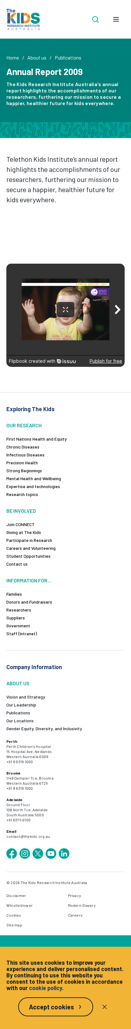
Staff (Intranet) (21, 633)
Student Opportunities (28, 556)
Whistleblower (19, 905)
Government (18, 625)
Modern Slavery (82, 905)
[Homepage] (23, 19)
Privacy (74, 895)
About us (36, 57)
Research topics (22, 494)
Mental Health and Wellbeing (33, 478)
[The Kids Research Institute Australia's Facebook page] (11, 853)
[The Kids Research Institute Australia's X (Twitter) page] (37, 853)
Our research (24, 425)
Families (14, 594)
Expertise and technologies (33, 486)
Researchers (18, 609)
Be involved (21, 511)
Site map (14, 925)
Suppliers (15, 617)
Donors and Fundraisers (29, 602)
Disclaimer (16, 895)
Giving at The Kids (23, 532)
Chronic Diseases (22, 446)
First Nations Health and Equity (36, 439)
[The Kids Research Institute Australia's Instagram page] (24, 853)
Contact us (17, 564)
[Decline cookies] (104, 1007)
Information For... (28, 580)
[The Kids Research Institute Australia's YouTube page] (50, 853)
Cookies (13, 915)
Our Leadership (21, 704)
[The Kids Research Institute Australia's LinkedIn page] (64, 853)
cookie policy (45, 987)
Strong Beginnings (24, 470)
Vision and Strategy (25, 697)
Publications (68, 57)
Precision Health (22, 462)
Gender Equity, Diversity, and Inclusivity (44, 728)
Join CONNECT (20, 524)
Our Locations (20, 720)
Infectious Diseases (25, 454)
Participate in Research (29, 540)
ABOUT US (18, 683)
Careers (75, 915)
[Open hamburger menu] (116, 19)
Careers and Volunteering (31, 548)
